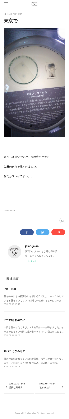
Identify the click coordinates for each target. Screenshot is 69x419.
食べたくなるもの (14, 351)
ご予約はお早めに (14, 320)
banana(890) (9, 210)
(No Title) (10, 289)
